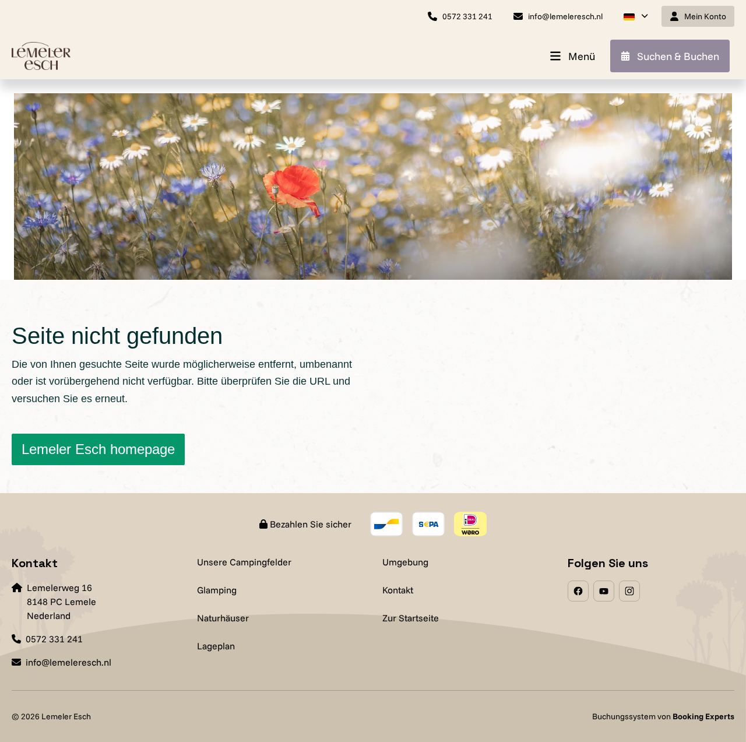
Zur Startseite (410, 618)
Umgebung (405, 562)
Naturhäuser (223, 618)
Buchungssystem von (663, 716)
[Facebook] (578, 591)
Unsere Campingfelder (244, 562)
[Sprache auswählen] (635, 16)
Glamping (217, 590)
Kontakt (397, 590)
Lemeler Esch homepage (98, 449)
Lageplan (216, 646)
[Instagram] (629, 591)
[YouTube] (603, 591)
